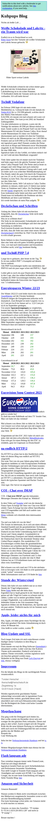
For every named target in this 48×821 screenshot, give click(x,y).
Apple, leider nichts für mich (20, 615)
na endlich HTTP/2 (14, 448)
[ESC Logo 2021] (19, 411)
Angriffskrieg (6, 296)
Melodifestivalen (36, 438)
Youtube (19, 503)
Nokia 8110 (6, 112)
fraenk (10, 191)
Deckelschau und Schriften (19, 206)
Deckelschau (23, 214)
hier (20, 247)
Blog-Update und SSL (16, 633)
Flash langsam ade (13, 755)
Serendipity (41, 646)
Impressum (8, 666)
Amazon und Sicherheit (17, 783)
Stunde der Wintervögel (17, 580)
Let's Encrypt (34, 658)
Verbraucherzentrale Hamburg (24, 740)
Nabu (8, 590)
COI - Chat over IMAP (17, 490)
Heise (3, 515)
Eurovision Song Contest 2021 (21, 392)
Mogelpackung (11, 711)
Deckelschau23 (7, 233)
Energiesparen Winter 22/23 (20, 288)
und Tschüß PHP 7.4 (15, 253)
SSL (3, 661)
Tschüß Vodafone (12, 102)
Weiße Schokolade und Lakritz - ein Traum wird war (23, 29)
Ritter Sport (6, 40)
